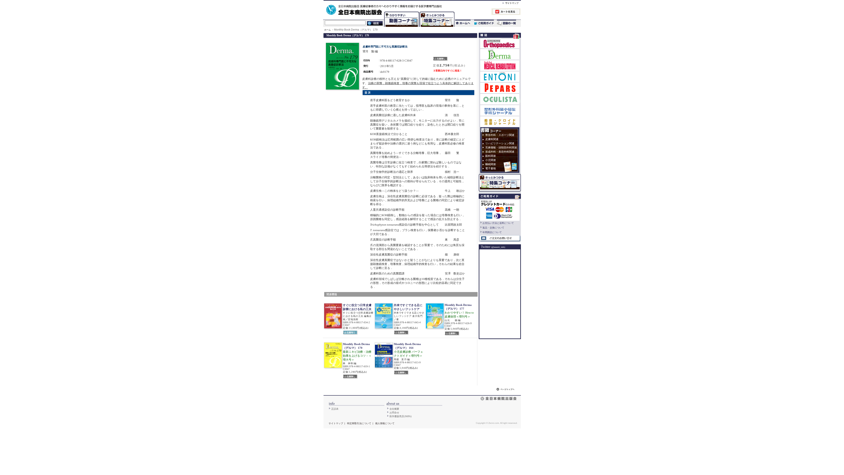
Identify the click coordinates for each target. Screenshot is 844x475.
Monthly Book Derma (500, 54)
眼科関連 (490, 155)
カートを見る (487, 12)
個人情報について (385, 423)
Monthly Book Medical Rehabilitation (500, 65)
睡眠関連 (490, 164)
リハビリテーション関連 (499, 143)
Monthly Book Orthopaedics (500, 44)
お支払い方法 (500, 210)
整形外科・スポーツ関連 (499, 135)
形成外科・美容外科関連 (499, 151)
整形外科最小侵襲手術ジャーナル (500, 110)
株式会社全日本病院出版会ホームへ (407, 2)
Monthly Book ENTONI (500, 76)
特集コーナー (437, 12)
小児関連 (490, 160)
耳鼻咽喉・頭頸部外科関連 (501, 147)
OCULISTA (500, 99)
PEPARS (500, 87)
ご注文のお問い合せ (500, 238)
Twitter (493, 246)
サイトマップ (506, 2)
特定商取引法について (359, 423)
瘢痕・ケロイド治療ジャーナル (500, 121)
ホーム (327, 30)
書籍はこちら (506, 23)
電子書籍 (490, 168)
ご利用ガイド (481, 23)
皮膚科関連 (491, 139)
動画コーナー (401, 12)
